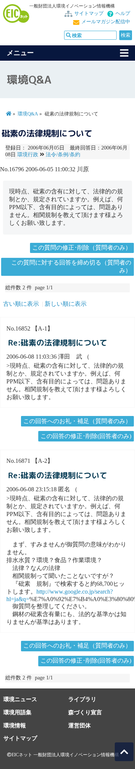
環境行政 (27, 154)
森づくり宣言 (85, 712)
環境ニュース (20, 699)
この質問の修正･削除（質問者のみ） (81, 247)
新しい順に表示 (66, 304)
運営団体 (79, 725)
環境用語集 (17, 712)
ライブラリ (82, 699)
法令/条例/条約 (63, 154)
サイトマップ (89, 13)
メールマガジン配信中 (105, 21)
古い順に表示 (21, 304)
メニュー (20, 53)
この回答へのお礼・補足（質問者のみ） (77, 421)
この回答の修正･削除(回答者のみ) (85, 436)
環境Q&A (28, 114)
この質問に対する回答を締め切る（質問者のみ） (71, 266)
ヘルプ (123, 13)
